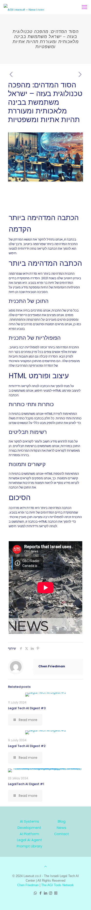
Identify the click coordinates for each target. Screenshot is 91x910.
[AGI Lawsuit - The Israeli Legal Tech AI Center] (24, 7)
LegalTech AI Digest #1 (26, 784)
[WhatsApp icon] (35, 893)
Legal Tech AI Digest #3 (27, 708)
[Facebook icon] (40, 893)
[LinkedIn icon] (45, 893)
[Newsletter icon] (56, 893)
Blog (62, 821)
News (61, 827)
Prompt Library (29, 846)
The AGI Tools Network (57, 885)
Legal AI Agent (29, 840)
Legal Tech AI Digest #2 (27, 746)
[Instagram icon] (50, 893)
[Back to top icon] (45, 866)
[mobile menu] (84, 7)
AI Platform (29, 834)
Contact (61, 834)
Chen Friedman (51, 666)
